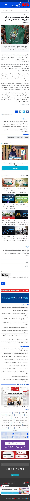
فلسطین (26, 137)
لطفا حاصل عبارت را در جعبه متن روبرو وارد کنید (18, 277)
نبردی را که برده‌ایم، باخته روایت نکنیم (20, 376)
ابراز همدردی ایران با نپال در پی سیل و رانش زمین (17, 340)
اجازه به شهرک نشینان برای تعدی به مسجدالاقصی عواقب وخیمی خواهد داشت (15, 122)
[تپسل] (2, 143)
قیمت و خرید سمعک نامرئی (22, 428)
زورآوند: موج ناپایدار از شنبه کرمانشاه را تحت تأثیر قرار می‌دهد (15, 307)
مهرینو (11, 428)
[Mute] (6, 159)
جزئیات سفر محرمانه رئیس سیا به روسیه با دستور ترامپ (16, 369)
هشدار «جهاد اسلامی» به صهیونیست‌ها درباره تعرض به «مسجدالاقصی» (16, 130)
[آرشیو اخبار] (9, 469)
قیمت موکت (10, 415)
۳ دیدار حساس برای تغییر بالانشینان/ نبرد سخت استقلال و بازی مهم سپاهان (15, 349)
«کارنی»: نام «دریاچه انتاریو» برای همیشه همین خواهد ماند (15, 356)
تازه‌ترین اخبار (25, 305)
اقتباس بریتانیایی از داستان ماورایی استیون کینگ (17, 343)
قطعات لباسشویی (16, 423)
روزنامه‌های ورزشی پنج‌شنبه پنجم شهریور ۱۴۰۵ (17, 407)
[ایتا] (6, 469)
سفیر (27, 415)
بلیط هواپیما (25, 425)
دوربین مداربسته (6, 418)
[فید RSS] (11, 469)
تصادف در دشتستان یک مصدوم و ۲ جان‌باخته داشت (16, 360)
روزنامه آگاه (15, 430)
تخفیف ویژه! (9, 493)
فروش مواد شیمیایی (7, 420)
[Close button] (29, 486)
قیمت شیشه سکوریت (6, 412)
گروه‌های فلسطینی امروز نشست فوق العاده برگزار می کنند (15, 125)
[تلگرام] (23, 469)
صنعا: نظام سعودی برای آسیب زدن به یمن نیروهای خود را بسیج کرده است (15, 380)
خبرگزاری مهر (22, 55)
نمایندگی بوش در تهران (16, 425)
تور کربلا (3, 415)
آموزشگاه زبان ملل (5, 425)
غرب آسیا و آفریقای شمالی (18, 11)
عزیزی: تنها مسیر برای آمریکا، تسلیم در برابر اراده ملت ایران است (15, 323)
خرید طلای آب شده (19, 415)
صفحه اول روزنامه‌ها (23, 384)
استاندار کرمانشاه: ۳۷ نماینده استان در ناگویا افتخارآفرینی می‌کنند (15, 335)
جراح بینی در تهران (24, 412)
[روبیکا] (14, 469)
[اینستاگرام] (19, 469)
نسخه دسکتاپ (15, 475)
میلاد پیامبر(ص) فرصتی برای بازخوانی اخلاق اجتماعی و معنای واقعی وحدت (15, 314)
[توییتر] (16, 469)
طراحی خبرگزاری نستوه (22, 498)
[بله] (21, 469)
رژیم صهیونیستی (11, 137)
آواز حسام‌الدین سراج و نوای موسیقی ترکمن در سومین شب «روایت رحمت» (15, 319)
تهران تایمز (4, 428)
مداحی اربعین (16, 418)
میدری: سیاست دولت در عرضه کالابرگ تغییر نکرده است (16, 327)
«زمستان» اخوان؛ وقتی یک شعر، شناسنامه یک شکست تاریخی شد (14, 372)
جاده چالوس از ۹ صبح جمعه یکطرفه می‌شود (18, 366)
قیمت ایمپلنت (25, 423)
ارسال (3, 283)
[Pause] (3, 159)
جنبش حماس (20, 137)
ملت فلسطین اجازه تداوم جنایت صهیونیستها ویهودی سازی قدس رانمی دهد (15, 127)
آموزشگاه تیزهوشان (6, 423)
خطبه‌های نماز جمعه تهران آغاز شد (20, 310)
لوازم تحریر (16, 412)
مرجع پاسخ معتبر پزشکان (21, 420)
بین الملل (26, 11)
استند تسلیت (25, 418)
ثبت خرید (15, 168)
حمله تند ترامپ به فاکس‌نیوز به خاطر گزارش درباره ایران (16, 363)
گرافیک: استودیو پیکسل (10, 498)
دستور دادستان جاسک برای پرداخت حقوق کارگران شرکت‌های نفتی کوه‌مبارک (15, 331)
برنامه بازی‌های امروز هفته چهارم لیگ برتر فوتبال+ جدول (16, 353)
